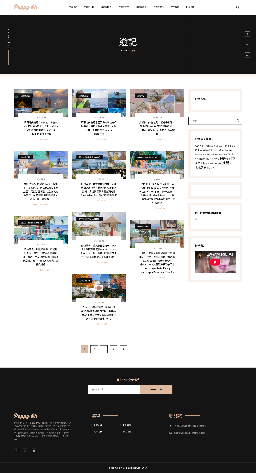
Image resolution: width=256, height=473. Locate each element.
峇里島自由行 (142, 226)
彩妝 (216, 146)
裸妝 (231, 163)
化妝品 (220, 150)
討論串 (199, 154)
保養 (223, 158)
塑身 (208, 168)
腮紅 (216, 163)
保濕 (228, 158)
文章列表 (98, 431)
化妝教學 (200, 167)
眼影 (197, 146)
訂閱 (160, 389)
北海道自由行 (84, 280)
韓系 (212, 154)
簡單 (211, 158)
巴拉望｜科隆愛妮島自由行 (89, 157)
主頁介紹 (98, 425)
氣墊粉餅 (202, 159)
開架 (206, 150)
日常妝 (231, 154)
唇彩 (207, 163)
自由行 (202, 146)
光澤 (211, 163)
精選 (220, 154)
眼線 (208, 154)
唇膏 (210, 150)
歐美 (220, 146)
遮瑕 (202, 150)
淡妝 (230, 150)
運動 (204, 154)
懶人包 (216, 158)
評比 (207, 159)
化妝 (202, 163)
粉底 (226, 150)
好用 (197, 150)
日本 (212, 168)
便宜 (197, 163)
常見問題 (127, 425)
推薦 (225, 162)
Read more (44, 139)
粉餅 (219, 163)
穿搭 (229, 146)
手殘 (216, 154)
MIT (196, 159)
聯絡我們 (127, 431)
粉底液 (224, 154)
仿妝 (208, 146)
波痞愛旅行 (25, 95)
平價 (233, 158)
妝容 (233, 146)
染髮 (214, 150)
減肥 (212, 146)
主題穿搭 (140, 95)
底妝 (225, 145)
